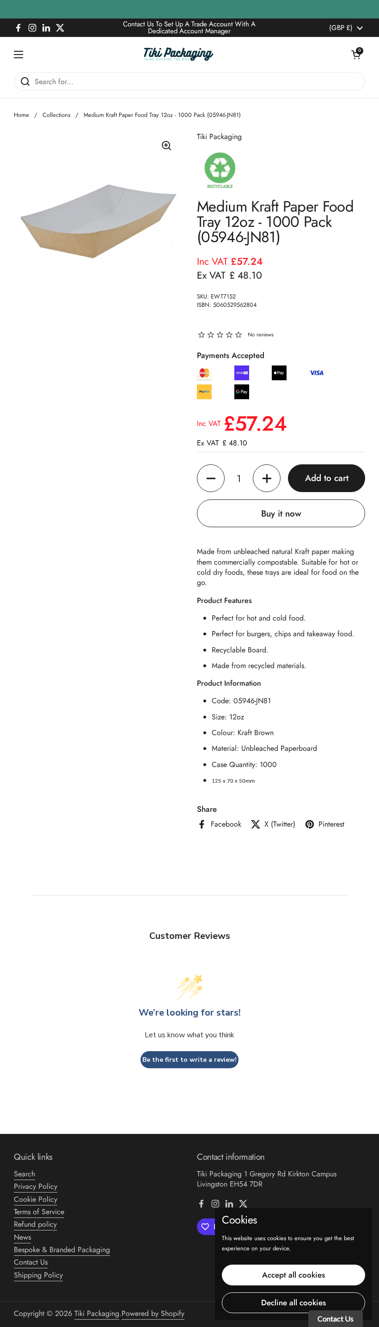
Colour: (225, 732)
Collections (56, 114)
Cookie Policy (35, 1199)
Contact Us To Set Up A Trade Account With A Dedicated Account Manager (189, 28)
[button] (356, 54)
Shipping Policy (38, 1275)
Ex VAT (229, 275)
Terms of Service (39, 1211)
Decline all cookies (293, 1302)
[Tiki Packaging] (187, 54)
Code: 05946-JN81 (241, 700)
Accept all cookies (293, 1274)
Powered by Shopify (153, 1313)
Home (21, 114)
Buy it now (281, 513)
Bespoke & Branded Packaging (62, 1249)
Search (24, 1174)
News (22, 1237)
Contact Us (31, 1262)
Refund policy (35, 1224)
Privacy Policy (35, 1186)
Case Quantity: (236, 764)
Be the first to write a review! (189, 1059)
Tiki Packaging (96, 1313)
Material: (226, 748)
